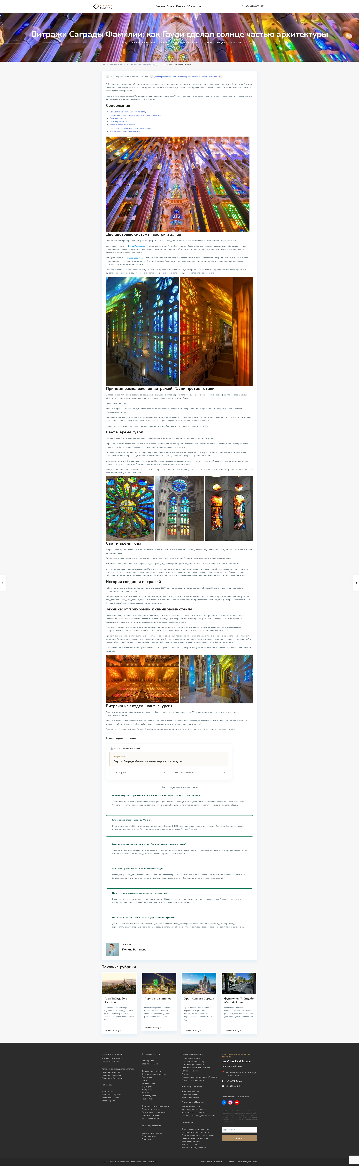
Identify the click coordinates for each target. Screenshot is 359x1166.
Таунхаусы (147, 1086)
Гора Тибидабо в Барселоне (115, 1000)
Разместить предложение (194, 1147)
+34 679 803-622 (255, 6)
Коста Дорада (108, 1100)
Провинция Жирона (111, 1072)
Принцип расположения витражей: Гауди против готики (136, 115)
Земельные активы (191, 1097)
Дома (144, 1080)
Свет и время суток (118, 118)
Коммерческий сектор (192, 1091)
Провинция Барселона (112, 1075)
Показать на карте (110, 1061)
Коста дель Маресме (111, 1094)
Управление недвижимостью (195, 1132)
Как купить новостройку (193, 1061)
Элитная (145, 1092)
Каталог (180, 6)
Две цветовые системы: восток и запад (128, 111)
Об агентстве (194, 6)
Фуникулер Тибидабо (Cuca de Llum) (239, 1000)
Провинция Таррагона (112, 1078)
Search (239, 1138)
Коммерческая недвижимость (155, 1106)
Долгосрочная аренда (152, 1133)
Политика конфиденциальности (242, 1161)
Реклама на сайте (190, 1144)
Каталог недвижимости (113, 1058)
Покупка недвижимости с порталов (198, 1135)
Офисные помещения (152, 1115)
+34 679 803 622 (233, 1080)
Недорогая (147, 1089)
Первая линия (148, 1099)
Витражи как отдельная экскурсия (125, 131)
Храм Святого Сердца (199, 998)
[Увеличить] (245, 140)
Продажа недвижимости (193, 1080)
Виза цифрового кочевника (194, 1109)
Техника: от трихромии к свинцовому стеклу (130, 128)
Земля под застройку (151, 1125)
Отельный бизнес (190, 1094)
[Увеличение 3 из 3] (249, 480)
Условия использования (212, 1161)
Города (170, 6)
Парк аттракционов (158, 998)
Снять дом (146, 1139)
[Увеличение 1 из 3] (150, 480)
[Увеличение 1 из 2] (175, 280)
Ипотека (185, 1074)
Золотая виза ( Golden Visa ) (195, 1112)
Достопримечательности (119, 65)
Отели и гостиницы (151, 1109)
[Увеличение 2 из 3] (200, 480)
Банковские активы (191, 1141)
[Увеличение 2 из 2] (249, 280)
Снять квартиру (149, 1136)
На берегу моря (149, 1095)
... (108, 1020)
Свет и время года (118, 121)
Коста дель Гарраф (110, 1097)
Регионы (160, 6)
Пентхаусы (147, 1077)
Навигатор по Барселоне (140, 65)
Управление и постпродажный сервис (199, 1077)
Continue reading (111, 1030)
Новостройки (148, 1060)
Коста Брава (107, 1091)
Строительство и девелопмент (196, 1067)
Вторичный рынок (150, 1064)
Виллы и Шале (148, 1083)
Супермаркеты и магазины (154, 1112)
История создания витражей (123, 124)
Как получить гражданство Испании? (199, 1115)
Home (104, 65)
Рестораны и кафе (150, 1118)
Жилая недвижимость (152, 1071)
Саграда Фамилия (159, 65)
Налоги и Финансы (190, 1071)
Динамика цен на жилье (193, 1064)
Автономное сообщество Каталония (118, 1069)
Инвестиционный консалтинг (195, 1138)
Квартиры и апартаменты (154, 1074)
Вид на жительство (191, 1106)
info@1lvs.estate (233, 1086)
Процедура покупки (191, 1058)
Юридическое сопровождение (196, 1129)
